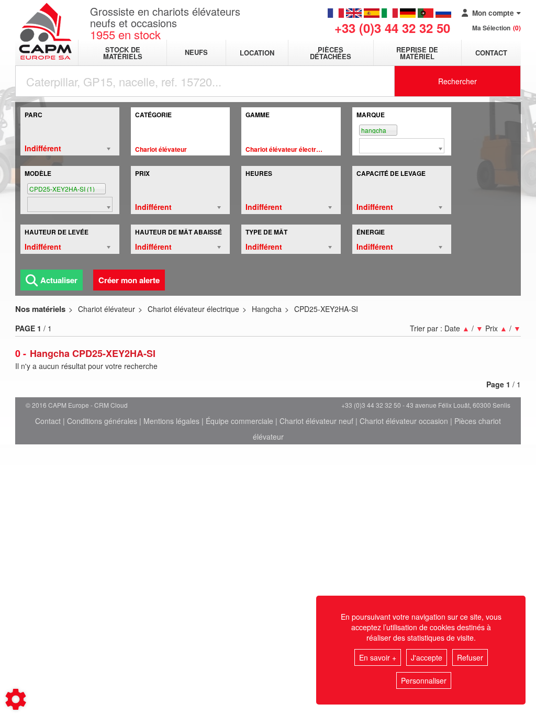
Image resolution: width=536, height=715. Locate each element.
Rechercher (457, 81)
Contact (491, 52)
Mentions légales (171, 421)
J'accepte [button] (426, 657)
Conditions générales (102, 421)
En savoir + (377, 657)
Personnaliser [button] (423, 680)
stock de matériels (122, 53)
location (257, 52)
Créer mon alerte (129, 280)
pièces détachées (330, 53)
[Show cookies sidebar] (15, 699)
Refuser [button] (470, 657)
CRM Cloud (111, 404)
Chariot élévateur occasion (404, 421)
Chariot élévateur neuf (316, 421)
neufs (196, 53)
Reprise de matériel (417, 53)
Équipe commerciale (239, 421)
